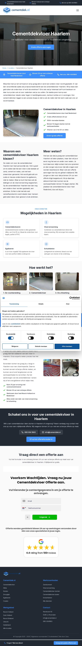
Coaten (5, 601)
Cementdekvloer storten (51, 591)
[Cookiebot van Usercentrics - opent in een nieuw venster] (71, 298)
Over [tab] (68, 304)
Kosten (5, 591)
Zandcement (47, 585)
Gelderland (7, 625)
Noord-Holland (8, 612)
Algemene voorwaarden (39, 636)
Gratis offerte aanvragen (41, 47)
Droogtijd (6, 594)
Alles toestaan (67, 346)
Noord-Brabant (8, 618)
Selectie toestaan (41, 346)
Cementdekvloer (9, 585)
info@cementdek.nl (52, 432)
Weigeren (15, 346)
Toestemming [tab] (14, 304)
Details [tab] (41, 304)
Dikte (5, 588)
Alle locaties (7, 628)
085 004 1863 (30, 432)
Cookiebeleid (53, 636)
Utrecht (5, 622)
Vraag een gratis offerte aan (66, 643)
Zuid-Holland (7, 615)
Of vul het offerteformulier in (41, 439)
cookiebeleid (15, 324)
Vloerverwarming (49, 588)
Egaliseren (6, 598)
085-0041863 (47, 621)
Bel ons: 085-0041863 (68, 74)
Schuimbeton (47, 598)
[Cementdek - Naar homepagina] (16, 10)
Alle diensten (47, 601)
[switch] (31, 338)
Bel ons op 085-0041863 (69, 3)
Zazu (67, 636)
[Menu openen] (78, 10)
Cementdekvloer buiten (51, 594)
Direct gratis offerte (54, 136)
